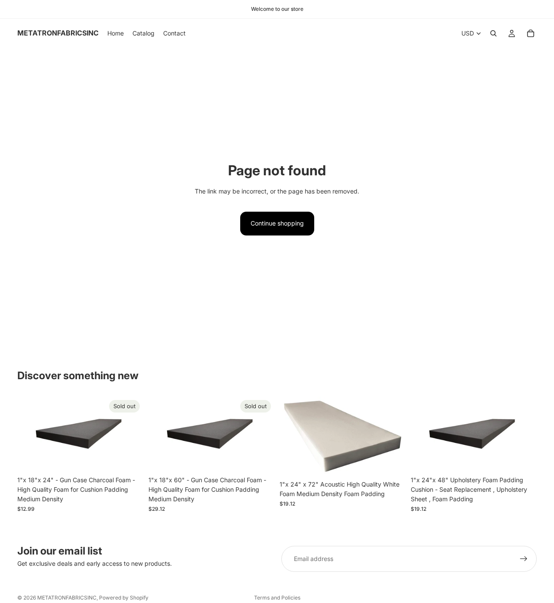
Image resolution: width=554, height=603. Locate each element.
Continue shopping (277, 223)
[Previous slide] (30, 434)
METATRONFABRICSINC (67, 597)
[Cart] (530, 33)
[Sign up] (524, 559)
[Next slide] (130, 434)
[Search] (493, 33)
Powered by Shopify (123, 597)
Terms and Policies (277, 597)
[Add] (392, 463)
